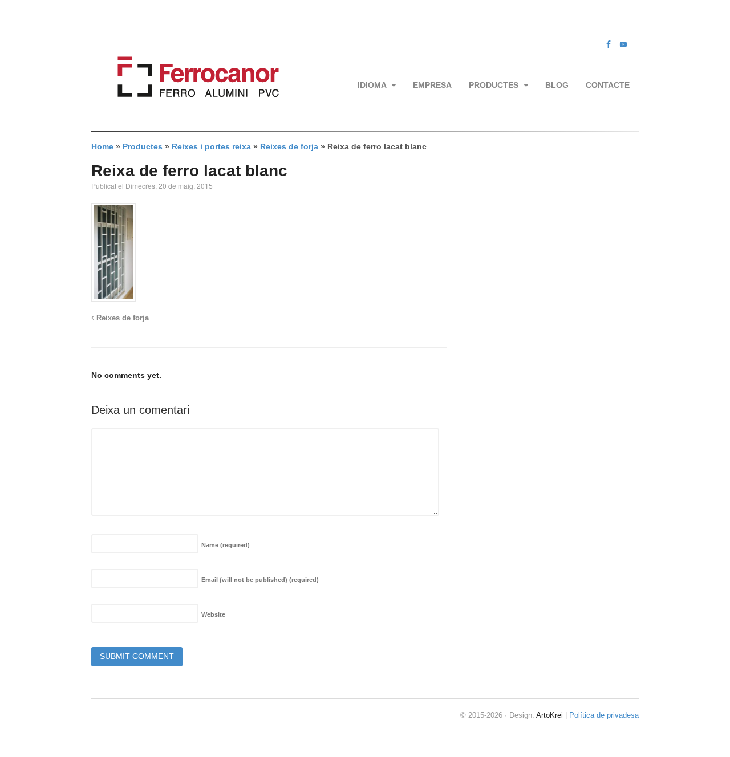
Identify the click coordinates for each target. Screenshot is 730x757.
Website (213, 614)
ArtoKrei (549, 715)
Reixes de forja (289, 146)
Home (102, 146)
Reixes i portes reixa (211, 146)
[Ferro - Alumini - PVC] (195, 111)
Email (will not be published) (260, 579)
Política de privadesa (604, 715)
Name (225, 545)
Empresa (432, 84)
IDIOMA (372, 84)
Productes (493, 84)
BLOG (557, 84)
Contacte (608, 84)
